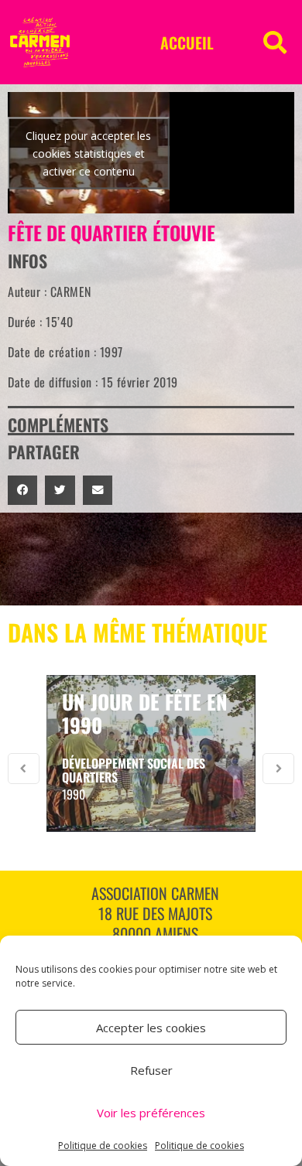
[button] (275, 42)
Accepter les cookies (151, 1027)
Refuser (151, 1070)
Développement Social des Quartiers (133, 770)
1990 (73, 794)
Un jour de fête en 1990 (145, 713)
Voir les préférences (151, 1112)
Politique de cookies (102, 1145)
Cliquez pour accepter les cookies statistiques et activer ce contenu (88, 153)
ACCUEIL (187, 42)
